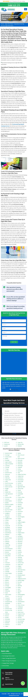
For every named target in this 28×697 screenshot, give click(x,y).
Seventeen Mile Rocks (8, 611)
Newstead (20, 608)
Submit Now (14, 342)
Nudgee (19, 534)
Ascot (19, 589)
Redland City (7, 444)
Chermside (20, 571)
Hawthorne (7, 564)
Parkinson (7, 624)
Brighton (20, 576)
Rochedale (7, 619)
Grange (19, 554)
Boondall (20, 582)
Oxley (6, 481)
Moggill (6, 488)
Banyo (19, 584)
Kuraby (19, 469)
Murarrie (7, 552)
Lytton (6, 559)
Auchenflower (8, 532)
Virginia (19, 518)
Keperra (19, 546)
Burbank (19, 501)
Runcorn (7, 615)
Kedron (19, 548)
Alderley (19, 591)
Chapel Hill (7, 525)
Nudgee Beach (21, 532)
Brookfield (7, 527)
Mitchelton (20, 541)
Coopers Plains (21, 497)
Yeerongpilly (8, 587)
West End (20, 596)
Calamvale (20, 499)
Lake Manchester (9, 493)
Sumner (7, 605)
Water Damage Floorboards (9, 660)
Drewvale (20, 492)
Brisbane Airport (21, 575)
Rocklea (7, 617)
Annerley (20, 504)
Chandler (7, 569)
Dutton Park (20, 488)
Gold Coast (6, 442)
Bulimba (7, 580)
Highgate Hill (21, 615)
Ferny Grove (8, 511)
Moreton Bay (21, 444)
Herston (19, 617)
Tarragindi (7, 599)
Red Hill (19, 603)
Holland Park (20, 476)
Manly (6, 557)
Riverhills (7, 476)
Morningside (8, 554)
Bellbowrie (7, 529)
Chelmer (7, 523)
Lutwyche (20, 545)
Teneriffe (20, 598)
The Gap (7, 467)
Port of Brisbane (9, 548)
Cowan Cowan (8, 456)
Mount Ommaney (9, 483)
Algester (20, 506)
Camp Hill (7, 578)
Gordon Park (20, 555)
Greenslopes (21, 479)
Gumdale (7, 566)
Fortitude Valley (21, 619)
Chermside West (21, 569)
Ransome (7, 546)
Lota (6, 561)
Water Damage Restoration (9, 658)
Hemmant (7, 562)
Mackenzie (20, 463)
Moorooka (20, 460)
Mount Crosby (8, 485)
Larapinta (20, 467)
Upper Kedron (8, 462)
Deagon (19, 566)
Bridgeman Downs (22, 578)
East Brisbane (21, 621)
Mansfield (20, 462)
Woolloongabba (21, 594)
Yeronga (7, 585)
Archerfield (20, 502)
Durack (19, 490)
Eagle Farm (20, 564)
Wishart (7, 589)
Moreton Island (8, 453)
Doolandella (20, 493)
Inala (19, 472)
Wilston (19, 515)
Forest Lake (20, 481)
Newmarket (20, 538)
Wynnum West (8, 538)
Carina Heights (8, 573)
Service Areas (5, 665)
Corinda (7, 520)
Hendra (19, 550)
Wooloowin (20, 511)
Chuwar (6, 522)
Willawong (7, 591)
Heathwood (20, 478)
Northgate (20, 536)
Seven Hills (7, 545)
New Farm (20, 610)
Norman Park (8, 550)
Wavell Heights (21, 516)
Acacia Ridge (20, 508)
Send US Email (9, 684)
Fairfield (19, 483)
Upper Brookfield (9, 463)
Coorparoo (7, 568)
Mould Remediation (7, 653)
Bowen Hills (20, 622)
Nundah (19, 531)
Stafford (19, 523)
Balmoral (7, 584)
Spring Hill (20, 599)
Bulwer (6, 458)
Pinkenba (20, 529)
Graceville (7, 508)
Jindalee (7, 502)
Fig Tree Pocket (8, 509)
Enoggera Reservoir (7, 514)
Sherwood (7, 474)
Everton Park (21, 562)
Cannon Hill (7, 576)
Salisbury (7, 614)
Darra (19, 495)
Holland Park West (22, 474)
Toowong (7, 465)
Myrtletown (20, 539)
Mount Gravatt (21, 458)
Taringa (7, 469)
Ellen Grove (20, 485)
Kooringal (7, 455)
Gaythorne (20, 559)
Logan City (20, 442)
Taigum (19, 520)
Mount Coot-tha (8, 486)
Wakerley (7, 541)
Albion (19, 592)
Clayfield (19, 568)
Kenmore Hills (8, 497)
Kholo (6, 495)
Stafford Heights (21, 522)
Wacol (6, 592)
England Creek (8, 518)
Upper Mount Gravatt (8, 595)
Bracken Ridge (21, 580)
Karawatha (20, 470)
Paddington (20, 607)
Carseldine (20, 573)
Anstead (7, 536)
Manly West (7, 555)
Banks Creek (8, 531)
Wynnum (7, 539)
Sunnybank (7, 603)
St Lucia (7, 470)
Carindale (7, 571)
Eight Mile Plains (9, 24)
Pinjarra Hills (8, 479)
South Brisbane (21, 601)
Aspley (19, 587)
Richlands (7, 622)
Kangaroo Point (21, 614)
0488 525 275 (14, 5)
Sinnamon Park (8, 472)
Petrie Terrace (21, 605)
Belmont (7, 582)
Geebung (20, 557)
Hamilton (20, 552)
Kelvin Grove (20, 612)
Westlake (7, 460)
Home (2, 24)
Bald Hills (20, 585)
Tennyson (7, 598)
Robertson (7, 621)
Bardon (19, 624)
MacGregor (20, 465)
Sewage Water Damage (8, 663)
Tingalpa (7, 543)
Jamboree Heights (9, 504)
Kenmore (7, 499)
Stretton (7, 607)
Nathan (19, 453)
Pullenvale (7, 478)
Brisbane (20, 446)
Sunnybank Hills (8, 601)
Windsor (19, 513)
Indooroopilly (8, 506)
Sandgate (20, 527)
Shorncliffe (20, 525)
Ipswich (6, 446)
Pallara (6, 626)
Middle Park (7, 492)
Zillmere (19, 509)
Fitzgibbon (20, 561)
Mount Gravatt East (21, 455)
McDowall (20, 543)
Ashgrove (7, 534)
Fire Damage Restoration (8, 656)
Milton (6, 490)
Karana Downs (8, 501)
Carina (6, 575)
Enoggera (7, 516)
